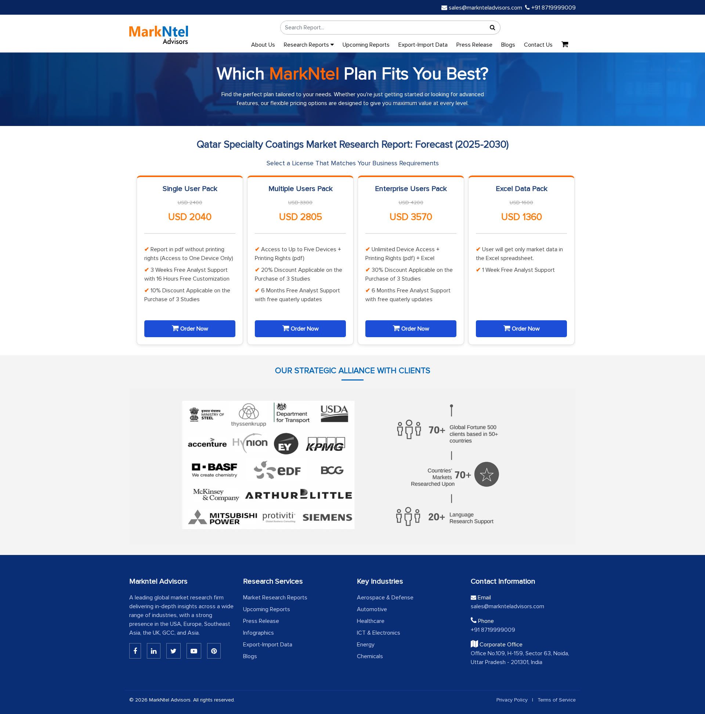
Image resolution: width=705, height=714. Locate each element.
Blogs (508, 44)
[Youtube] (194, 651)
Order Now (193, 328)
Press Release (474, 44)
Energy (366, 644)
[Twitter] (173, 651)
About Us (263, 44)
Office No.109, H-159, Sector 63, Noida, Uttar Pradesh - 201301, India (520, 658)
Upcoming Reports (366, 44)
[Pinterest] (214, 651)
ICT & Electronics (378, 633)
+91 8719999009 (553, 7)
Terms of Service (557, 700)
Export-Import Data (423, 44)
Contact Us (538, 44)
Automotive (372, 609)
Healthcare (370, 621)
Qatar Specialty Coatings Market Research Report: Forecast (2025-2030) (353, 144)
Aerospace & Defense (385, 597)
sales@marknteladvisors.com (485, 7)
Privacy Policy (512, 700)
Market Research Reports (275, 597)
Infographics (258, 633)
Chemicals (370, 656)
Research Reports (307, 44)
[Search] (492, 27)
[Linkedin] (135, 651)
